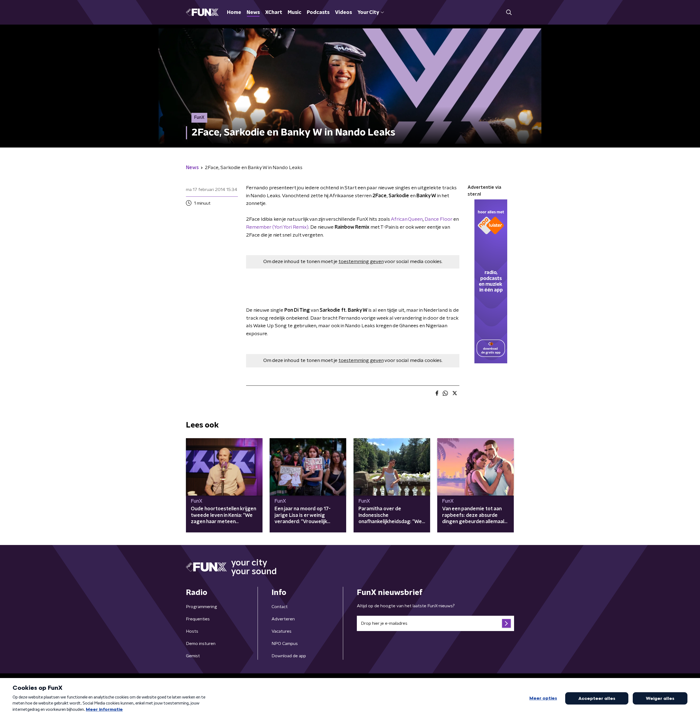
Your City (368, 12)
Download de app (289, 656)
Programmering (201, 607)
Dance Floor (438, 219)
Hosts (192, 631)
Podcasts (318, 12)
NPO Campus (285, 643)
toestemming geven (361, 261)
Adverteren (283, 619)
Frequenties (198, 619)
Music (294, 12)
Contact (280, 607)
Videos (343, 12)
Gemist (193, 656)
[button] (508, 12)
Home (234, 12)
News (253, 12)
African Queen (407, 219)
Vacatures (281, 631)
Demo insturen (200, 643)
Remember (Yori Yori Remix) (277, 227)
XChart (273, 12)
